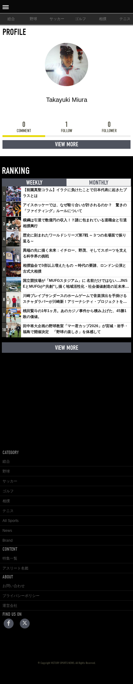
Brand (7, 540)
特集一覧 (9, 558)
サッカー (56, 19)
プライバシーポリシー (21, 596)
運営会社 (9, 605)
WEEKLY (34, 182)
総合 (11, 19)
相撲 (102, 19)
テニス (8, 511)
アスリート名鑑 (15, 568)
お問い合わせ (13, 586)
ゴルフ (80, 19)
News (7, 530)
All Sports (10, 521)
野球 (33, 19)
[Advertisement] (66, 396)
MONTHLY (98, 182)
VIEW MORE (66, 144)
